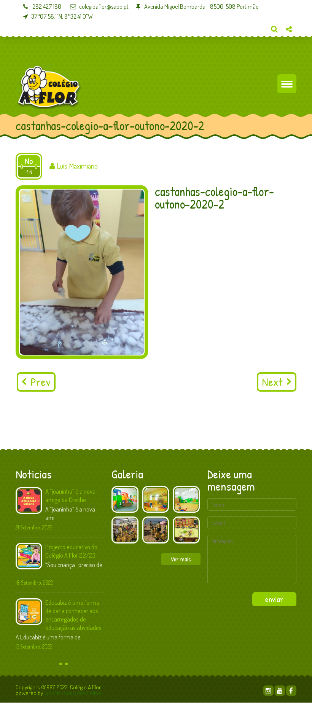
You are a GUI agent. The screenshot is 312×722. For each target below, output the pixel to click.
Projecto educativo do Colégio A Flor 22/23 (71, 551)
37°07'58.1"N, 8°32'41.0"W (62, 16)
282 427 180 (46, 6)
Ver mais (180, 559)
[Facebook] (291, 690)
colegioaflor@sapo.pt (104, 6)
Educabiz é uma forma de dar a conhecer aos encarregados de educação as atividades (73, 614)
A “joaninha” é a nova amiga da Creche (70, 495)
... (57, 517)
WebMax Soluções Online (72, 693)
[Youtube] (280, 690)
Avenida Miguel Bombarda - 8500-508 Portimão (201, 6)
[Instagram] (268, 690)
